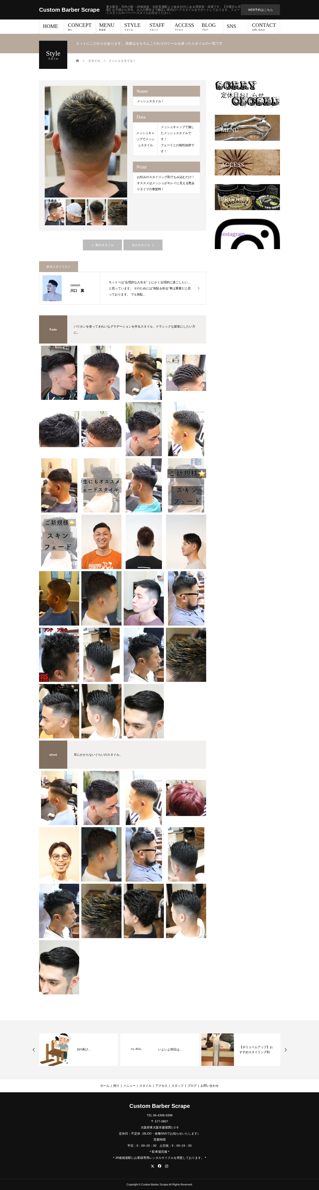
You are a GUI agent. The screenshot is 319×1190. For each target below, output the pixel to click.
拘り (116, 1085)
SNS (231, 26)
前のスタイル (104, 245)
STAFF (157, 26)
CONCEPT (80, 26)
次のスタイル (141, 245)
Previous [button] (34, 1049)
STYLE (132, 26)
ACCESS (184, 26)
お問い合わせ (210, 1085)
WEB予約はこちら (260, 9)
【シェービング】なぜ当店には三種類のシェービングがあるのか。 (256, 1050)
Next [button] (285, 1049)
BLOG (209, 26)
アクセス (161, 1085)
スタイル (145, 1085)
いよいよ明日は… (89, 1049)
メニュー (129, 1085)
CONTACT (264, 26)
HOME (50, 26)
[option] (86, 142)
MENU (106, 26)
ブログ (192, 1085)
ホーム (104, 1085)
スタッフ (177, 1085)
